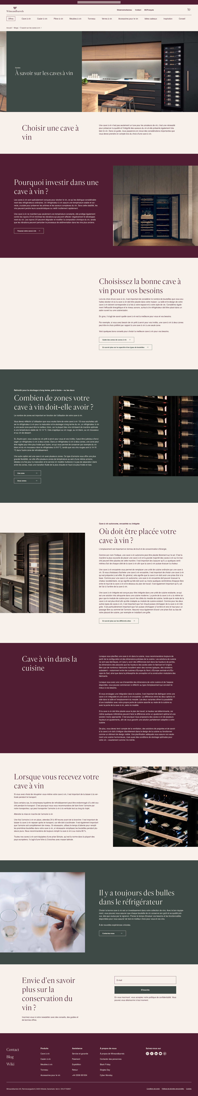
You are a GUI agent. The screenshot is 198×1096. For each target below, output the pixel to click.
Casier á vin (46, 1059)
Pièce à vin (58, 18)
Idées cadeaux (151, 18)
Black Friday (105, 1064)
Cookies (189, 1089)
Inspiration (168, 18)
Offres (10, 18)
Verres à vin (107, 18)
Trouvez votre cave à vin (26, 231)
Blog (10, 1057)
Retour (75, 1069)
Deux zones (21, 480)
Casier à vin (42, 18)
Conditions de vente (153, 1089)
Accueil (9, 28)
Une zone (21, 473)
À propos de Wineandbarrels (112, 1053)
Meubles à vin (75, 18)
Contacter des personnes (110, 1059)
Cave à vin (26, 18)
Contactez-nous (108, 933)
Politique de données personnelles (173, 1089)
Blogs (16, 28)
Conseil (182, 18)
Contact (138, 10)
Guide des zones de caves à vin (114, 340)
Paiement (76, 1059)
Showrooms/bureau (124, 10)
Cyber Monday (106, 1075)
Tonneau (91, 18)
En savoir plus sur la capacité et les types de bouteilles (123, 347)
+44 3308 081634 (79, 1075)
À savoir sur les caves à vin (30, 28)
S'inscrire (145, 989)
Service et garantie (80, 1053)
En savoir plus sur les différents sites (116, 621)
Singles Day (105, 1069)
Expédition (76, 1064)
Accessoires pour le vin (128, 18)
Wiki (10, 1064)
